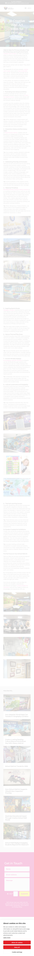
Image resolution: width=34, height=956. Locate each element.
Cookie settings (17, 952)
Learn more (6, 937)
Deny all (17, 947)
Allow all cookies (17, 942)
